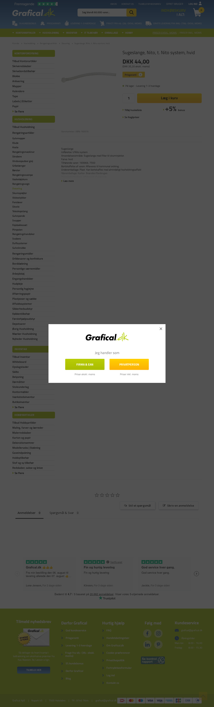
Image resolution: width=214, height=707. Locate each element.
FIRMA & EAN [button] (84, 364)
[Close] (161, 328)
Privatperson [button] (129, 364)
